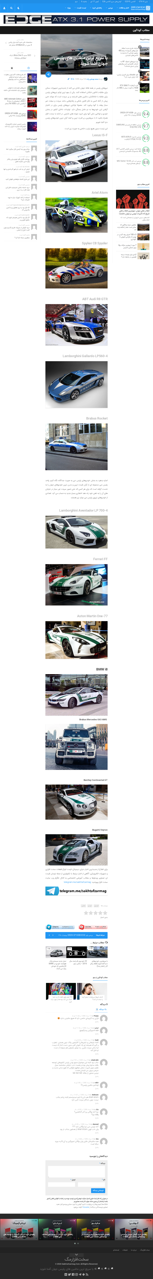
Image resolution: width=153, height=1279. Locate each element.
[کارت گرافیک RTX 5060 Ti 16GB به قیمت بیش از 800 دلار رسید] (144, 88)
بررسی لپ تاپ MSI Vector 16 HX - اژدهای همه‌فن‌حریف (129, 162)
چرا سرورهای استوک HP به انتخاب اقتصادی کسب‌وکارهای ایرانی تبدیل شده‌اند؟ (128, 64)
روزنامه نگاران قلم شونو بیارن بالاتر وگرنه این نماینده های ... (18, 160)
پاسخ (96, 1021)
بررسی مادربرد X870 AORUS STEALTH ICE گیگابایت (131, 138)
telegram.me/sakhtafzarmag (77, 882)
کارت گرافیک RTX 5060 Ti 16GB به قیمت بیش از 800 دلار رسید (127, 88)
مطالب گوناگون (141, 30)
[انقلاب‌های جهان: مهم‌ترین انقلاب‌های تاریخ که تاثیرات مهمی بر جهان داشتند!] (132, 199)
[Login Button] (4, 8)
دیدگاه (100, 1009)
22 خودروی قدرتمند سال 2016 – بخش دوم (78, 962)
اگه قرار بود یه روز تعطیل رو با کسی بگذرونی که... (18, 209)
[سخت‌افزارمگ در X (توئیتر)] (69, 1274)
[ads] (76, 19)
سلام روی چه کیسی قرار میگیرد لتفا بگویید (18, 150)
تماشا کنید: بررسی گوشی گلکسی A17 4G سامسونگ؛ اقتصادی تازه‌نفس (128, 150)
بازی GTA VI (143, 1)
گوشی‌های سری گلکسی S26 (111, 1)
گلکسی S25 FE (130, 1)
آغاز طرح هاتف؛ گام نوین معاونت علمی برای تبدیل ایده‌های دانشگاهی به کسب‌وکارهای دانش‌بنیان (15, 78)
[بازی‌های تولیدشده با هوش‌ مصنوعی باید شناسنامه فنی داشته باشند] (32, 90)
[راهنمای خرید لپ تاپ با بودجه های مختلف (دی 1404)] (57, 1229)
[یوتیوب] (93, 927)
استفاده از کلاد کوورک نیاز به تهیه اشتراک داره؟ (19, 198)
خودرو (90, 906)
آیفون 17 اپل (94, 1)
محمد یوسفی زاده (92, 79)
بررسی (110, 7)
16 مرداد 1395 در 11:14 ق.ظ (82, 1028)
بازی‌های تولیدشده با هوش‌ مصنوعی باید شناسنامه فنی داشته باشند (15, 90)
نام (103, 1179)
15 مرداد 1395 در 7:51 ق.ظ (80, 1060)
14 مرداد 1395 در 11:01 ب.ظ (80, 1095)
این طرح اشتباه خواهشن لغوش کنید (18, 179)
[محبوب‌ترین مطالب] (12, 68)
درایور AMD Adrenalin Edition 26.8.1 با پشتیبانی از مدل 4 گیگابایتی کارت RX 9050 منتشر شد (15, 103)
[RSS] (87, 1274)
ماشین (83, 906)
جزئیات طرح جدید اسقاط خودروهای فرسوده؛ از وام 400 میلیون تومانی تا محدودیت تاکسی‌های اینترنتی (128, 52)
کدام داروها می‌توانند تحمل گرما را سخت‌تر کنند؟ (92, 998)
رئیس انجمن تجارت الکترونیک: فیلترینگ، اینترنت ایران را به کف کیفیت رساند (15, 126)
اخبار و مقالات (124, 7)
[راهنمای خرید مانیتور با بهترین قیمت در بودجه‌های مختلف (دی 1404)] (96, 1229)
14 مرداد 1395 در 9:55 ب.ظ (84, 1109)
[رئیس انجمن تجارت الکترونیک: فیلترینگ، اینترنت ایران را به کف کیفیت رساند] (32, 126)
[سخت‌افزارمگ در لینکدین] (66, 1274)
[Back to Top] (76, 1255)
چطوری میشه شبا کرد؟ (22, 237)
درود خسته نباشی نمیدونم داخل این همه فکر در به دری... (18, 188)
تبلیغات (125, 1250)
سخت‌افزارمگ (145, 1250)
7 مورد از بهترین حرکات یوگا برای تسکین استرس (127, 246)
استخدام (116, 1250)
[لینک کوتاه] (68, 79)
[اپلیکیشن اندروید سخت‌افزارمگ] (83, 1274)
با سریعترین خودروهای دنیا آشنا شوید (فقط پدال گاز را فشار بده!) (99, 964)
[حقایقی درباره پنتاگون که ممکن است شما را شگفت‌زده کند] (143, 227)
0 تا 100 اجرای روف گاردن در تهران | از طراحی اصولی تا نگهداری (126, 237)
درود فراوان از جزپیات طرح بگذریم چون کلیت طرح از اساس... (17, 229)
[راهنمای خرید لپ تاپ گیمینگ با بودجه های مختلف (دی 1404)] (19, 1229)
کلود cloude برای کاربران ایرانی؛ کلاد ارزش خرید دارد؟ (127, 76)
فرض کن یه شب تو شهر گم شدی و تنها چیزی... (17, 170)
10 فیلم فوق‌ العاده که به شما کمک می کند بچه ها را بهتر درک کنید (61, 999)
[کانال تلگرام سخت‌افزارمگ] (80, 1274)
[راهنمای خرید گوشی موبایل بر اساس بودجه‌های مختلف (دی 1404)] (134, 1229)
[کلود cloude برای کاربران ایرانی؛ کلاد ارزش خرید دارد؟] (144, 76)
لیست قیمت (81, 7)
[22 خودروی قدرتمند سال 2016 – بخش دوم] (76, 952)
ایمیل (73, 1179)
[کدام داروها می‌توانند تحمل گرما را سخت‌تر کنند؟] (92, 991)
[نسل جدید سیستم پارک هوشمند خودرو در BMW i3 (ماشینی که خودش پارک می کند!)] (56, 952)
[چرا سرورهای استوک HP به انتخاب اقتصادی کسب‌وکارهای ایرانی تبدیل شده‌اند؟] (144, 64)
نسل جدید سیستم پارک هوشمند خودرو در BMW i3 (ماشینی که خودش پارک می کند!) (57, 965)
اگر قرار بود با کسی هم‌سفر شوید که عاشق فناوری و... (18, 218)
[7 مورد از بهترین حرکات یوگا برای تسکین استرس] (143, 246)
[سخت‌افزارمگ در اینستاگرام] (76, 1274)
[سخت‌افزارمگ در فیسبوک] (73, 1274)
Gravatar (85, 1207)
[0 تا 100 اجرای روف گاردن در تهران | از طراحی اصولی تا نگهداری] (143, 236)
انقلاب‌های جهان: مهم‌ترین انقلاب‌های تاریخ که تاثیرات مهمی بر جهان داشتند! (134, 212)
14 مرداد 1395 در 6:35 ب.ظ (81, 1124)
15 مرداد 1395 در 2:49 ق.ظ (83, 1082)
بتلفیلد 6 (84, 1)
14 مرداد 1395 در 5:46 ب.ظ (84, 1139)
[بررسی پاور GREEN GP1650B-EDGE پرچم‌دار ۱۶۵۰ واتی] (32, 114)
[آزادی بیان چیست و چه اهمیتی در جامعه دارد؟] (143, 255)
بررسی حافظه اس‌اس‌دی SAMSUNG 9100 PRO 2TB (128, 126)
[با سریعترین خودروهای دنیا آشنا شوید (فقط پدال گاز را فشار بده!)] (97, 952)
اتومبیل (96, 906)
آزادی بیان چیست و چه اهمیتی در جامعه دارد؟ (128, 255)
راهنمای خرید (97, 7)
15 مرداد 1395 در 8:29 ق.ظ (83, 1040)
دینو (76, 1)
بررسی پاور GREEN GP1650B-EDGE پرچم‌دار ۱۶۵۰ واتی (75, 936)
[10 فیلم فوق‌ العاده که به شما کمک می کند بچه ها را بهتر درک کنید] (61, 991)
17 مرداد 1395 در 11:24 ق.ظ (81, 1016)
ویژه (69, 7)
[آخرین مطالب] (28, 68)
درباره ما (134, 1250)
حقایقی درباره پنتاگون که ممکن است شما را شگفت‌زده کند (126, 227)
